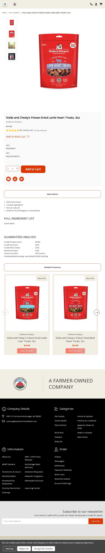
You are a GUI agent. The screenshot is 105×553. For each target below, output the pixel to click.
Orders (58, 457)
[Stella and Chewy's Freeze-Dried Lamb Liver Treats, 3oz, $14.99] (27, 303)
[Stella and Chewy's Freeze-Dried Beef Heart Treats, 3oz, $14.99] (75, 303)
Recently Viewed (62, 479)
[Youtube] (15, 428)
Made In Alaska (84, 432)
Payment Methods (63, 470)
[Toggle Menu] (5, 4)
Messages (59, 461)
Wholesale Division (34, 480)
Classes (58, 437)
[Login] (97, 4)
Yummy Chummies (11, 488)
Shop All (58, 441)
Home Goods (61, 420)
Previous (5, 312)
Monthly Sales (9, 476)
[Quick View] (44, 278)
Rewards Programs (34, 476)
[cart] (101, 4)
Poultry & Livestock (86, 420)
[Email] (8, 179)
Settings (9, 548)
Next (97, 312)
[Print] (15, 179)
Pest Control (60, 425)
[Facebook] (4, 428)
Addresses (60, 465)
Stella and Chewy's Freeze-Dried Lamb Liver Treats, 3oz (27, 339)
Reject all (24, 548)
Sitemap (6, 492)
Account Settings (63, 483)
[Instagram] (9, 428)
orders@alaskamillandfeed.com (21, 421)
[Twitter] (21, 179)
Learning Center (32, 488)
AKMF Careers (8, 464)
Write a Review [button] (40, 130)
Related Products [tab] (52, 267)
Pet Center (60, 416)
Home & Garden (85, 416)
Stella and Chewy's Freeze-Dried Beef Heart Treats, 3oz (75, 339)
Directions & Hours (11, 472)
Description (52, 194)
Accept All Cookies (43, 548)
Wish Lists (60, 474)
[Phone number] (92, 4)
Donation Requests (34, 472)
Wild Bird (59, 432)
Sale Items (82, 437)
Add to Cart (27, 350)
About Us (6, 457)
